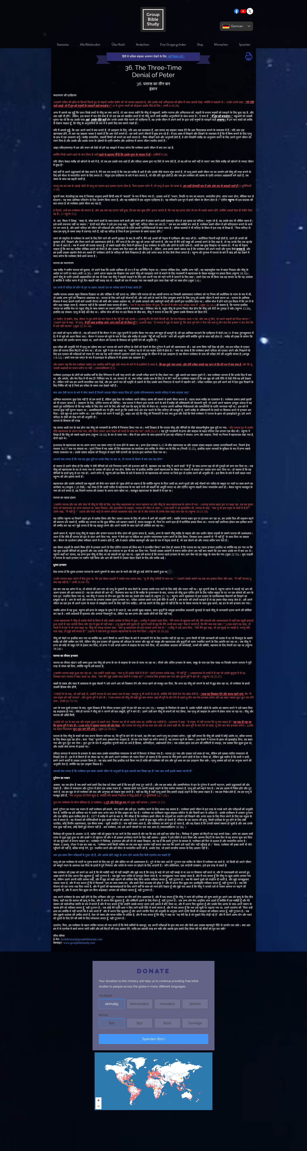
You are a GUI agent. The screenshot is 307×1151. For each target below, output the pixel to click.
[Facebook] (236, 11)
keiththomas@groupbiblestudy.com (81, 939)
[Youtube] (243, 11)
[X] (250, 11)
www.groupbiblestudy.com (79, 942)
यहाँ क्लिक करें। (176, 56)
